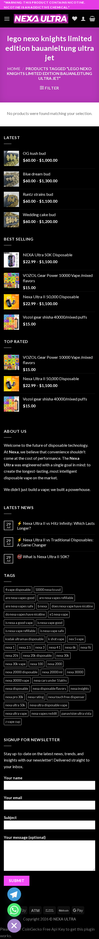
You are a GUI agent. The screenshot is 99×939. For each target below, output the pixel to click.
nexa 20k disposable (37, 655)
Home (13, 68)
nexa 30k (62, 655)
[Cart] (92, 18)
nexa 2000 (54, 664)
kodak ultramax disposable (24, 639)
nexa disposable (16, 689)
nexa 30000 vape (17, 680)
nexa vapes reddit (44, 713)
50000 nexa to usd (48, 590)
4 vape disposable (18, 590)
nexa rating (36, 697)
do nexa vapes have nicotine (25, 614)
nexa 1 (9, 647)
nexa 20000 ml (52, 672)
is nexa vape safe (52, 631)
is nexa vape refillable (20, 631)
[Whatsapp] (14, 910)
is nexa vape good (49, 623)
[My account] (83, 18)
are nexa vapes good (20, 598)
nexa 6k (70, 647)
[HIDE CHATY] (14, 926)
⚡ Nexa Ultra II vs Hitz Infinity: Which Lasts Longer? (56, 525)
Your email (13, 798)
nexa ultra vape (16, 713)
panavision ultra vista (76, 713)
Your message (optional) (25, 837)
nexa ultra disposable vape (48, 705)
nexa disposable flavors (49, 689)
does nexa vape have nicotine (72, 606)
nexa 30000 (75, 672)
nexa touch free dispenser (66, 697)
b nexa (42, 606)
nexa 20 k (12, 655)
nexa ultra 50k (15, 705)
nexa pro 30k (14, 697)
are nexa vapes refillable (56, 598)
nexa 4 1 (54, 647)
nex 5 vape (76, 639)
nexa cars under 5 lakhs (50, 680)
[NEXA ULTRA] (41, 18)
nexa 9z (85, 647)
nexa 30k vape (15, 664)
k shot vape (56, 639)
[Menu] (7, 18)
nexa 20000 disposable (21, 672)
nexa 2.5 (25, 647)
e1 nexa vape (59, 614)
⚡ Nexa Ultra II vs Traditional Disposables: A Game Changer (55, 542)
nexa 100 (36, 664)
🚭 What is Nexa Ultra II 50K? (43, 556)
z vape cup (12, 722)
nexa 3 (39, 647)
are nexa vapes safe (19, 606)
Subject (10, 817)
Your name (13, 778)
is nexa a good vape (19, 623)
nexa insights (80, 689)
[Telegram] (14, 894)
